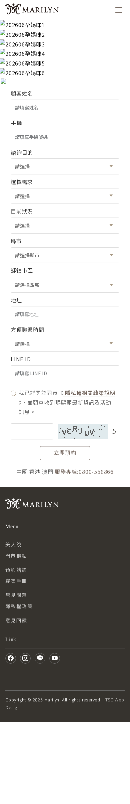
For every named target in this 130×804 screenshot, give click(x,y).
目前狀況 (22, 211)
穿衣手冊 (16, 580)
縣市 (16, 241)
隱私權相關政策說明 (89, 393)
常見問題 (16, 594)
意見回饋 (16, 620)
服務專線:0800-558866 (84, 471)
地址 (16, 300)
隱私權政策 (19, 606)
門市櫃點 (16, 555)
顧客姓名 (22, 93)
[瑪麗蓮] (32, 10)
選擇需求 (22, 182)
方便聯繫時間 (27, 329)
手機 (16, 123)
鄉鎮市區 (22, 270)
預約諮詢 (16, 569)
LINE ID (21, 359)
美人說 (13, 544)
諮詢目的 (22, 152)
